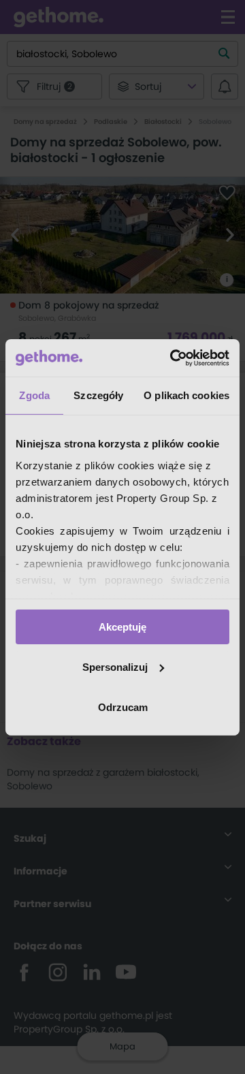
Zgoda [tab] (34, 395)
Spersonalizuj (115, 667)
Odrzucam (123, 706)
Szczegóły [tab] (98, 395)
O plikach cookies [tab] (186, 395)
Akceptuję (122, 627)
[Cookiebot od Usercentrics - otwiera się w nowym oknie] (172, 357)
